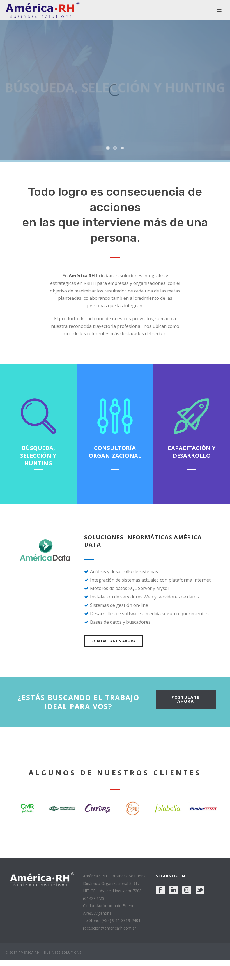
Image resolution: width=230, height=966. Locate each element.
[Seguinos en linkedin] (173, 890)
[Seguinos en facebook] (160, 890)
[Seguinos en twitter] (200, 890)
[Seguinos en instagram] (186, 890)
